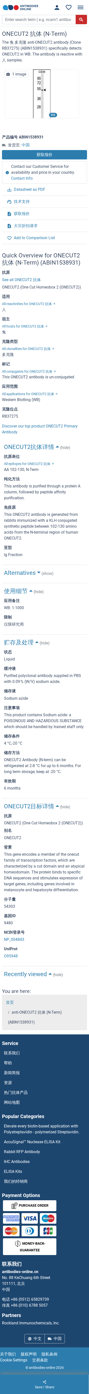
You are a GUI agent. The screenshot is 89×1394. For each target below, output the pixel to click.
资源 (8, 1082)
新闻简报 (12, 1072)
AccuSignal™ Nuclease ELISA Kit (32, 1142)
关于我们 (8, 1354)
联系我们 (12, 1053)
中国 (26, 145)
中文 (38, 1338)
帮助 (8, 1063)
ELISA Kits (13, 1171)
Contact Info (22, 178)
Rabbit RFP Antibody (22, 1151)
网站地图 (12, 1102)
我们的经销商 (16, 1181)
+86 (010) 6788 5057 (29, 1305)
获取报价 (44, 154)
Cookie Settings (13, 1360)
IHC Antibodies (17, 1161)
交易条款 (40, 1360)
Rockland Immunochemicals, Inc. (31, 1323)
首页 (10, 1002)
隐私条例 (49, 1354)
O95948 (11, 956)
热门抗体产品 (16, 1092)
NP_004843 (14, 939)
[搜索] (81, 19)
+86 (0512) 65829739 (30, 1299)
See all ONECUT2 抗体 (21, 279)
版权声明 (29, 1354)
